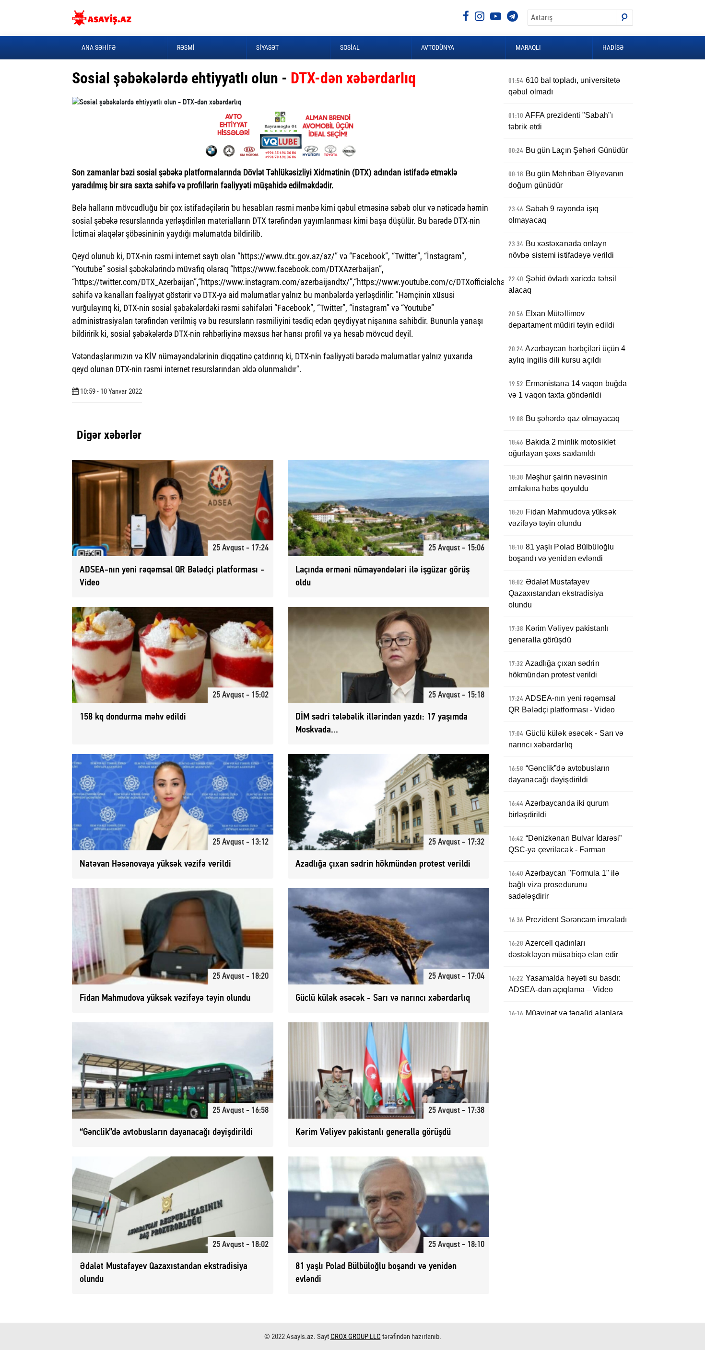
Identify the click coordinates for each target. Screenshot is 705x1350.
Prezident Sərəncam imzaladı (567, 919)
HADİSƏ (612, 47)
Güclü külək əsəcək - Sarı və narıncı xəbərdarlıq (565, 739)
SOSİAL (350, 47)
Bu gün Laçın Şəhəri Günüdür (568, 150)
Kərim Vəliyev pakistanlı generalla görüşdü (558, 634)
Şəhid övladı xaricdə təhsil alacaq (562, 284)
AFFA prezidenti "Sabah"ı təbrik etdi (560, 121)
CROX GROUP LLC (355, 1336)
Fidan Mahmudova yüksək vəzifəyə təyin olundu (562, 517)
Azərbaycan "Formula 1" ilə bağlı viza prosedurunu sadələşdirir (563, 884)
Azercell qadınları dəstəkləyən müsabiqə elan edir (563, 949)
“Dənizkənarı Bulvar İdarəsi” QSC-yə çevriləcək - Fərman (565, 844)
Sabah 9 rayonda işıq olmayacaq (553, 214)
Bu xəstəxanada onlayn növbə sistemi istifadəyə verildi (561, 249)
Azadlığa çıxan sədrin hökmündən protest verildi (553, 669)
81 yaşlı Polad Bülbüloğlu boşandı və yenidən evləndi (561, 552)
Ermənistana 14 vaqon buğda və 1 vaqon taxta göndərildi (567, 389)
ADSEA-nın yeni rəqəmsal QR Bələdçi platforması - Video (562, 704)
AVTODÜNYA (437, 47)
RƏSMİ (186, 47)
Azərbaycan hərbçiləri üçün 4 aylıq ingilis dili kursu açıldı (566, 354)
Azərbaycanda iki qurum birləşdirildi (558, 809)
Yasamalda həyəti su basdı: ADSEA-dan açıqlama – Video (564, 984)
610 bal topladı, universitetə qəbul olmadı (564, 86)
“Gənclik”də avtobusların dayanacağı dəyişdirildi (559, 774)
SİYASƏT (267, 47)
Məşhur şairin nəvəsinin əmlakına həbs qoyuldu (558, 482)
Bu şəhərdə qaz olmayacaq (564, 418)
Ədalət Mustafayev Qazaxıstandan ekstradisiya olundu (556, 593)
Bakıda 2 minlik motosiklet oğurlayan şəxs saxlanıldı (561, 448)
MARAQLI (528, 47)
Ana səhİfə (99, 47)
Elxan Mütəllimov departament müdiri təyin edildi (561, 319)
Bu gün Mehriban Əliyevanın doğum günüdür (565, 179)
